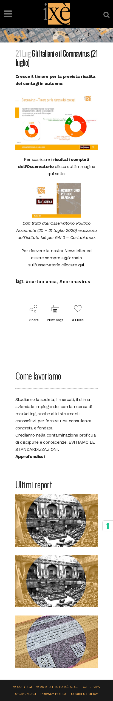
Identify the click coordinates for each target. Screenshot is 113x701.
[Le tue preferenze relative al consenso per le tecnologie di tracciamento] (108, 526)
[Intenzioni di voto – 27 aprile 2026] (56, 580)
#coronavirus (74, 281)
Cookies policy (84, 694)
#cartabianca (41, 281)
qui (81, 264)
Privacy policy (54, 694)
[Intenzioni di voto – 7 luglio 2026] (56, 520)
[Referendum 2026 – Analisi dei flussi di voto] (56, 641)
